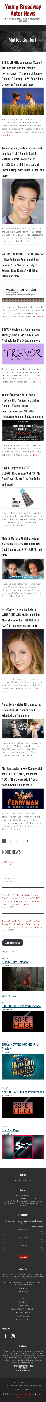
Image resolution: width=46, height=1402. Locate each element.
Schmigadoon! (23, 1305)
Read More (7, 135)
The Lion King (23, 1288)
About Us (22, 1382)
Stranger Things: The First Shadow (23, 1309)
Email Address (23, 1229)
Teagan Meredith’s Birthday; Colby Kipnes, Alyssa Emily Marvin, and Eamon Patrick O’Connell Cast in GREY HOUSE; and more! (22, 924)
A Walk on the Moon (23, 1319)
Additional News (12, 942)
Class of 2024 (8, 878)
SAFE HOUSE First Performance (21, 1006)
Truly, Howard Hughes (23, 1312)
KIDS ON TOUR (23, 1180)
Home (14, 1382)
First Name (23, 1238)
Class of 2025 (8, 861)
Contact (30, 1382)
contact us (38, 1360)
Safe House (23, 1302)
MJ (23, 1295)
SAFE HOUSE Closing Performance (23, 1092)
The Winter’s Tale (23, 1316)
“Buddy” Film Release (15, 962)
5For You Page (10, 1130)
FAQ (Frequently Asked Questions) (18, 1386)
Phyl (23, 1299)
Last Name (23, 1246)
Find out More (7, 965)
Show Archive (26, 1389)
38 (22, 841)
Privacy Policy (37, 1386)
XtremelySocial (23, 1397)
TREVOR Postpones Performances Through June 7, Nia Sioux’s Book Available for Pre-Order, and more (21, 335)
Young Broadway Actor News (23, 9)
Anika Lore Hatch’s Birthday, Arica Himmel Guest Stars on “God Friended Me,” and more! (21, 710)
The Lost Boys (23, 1292)
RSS (18, 1389)
